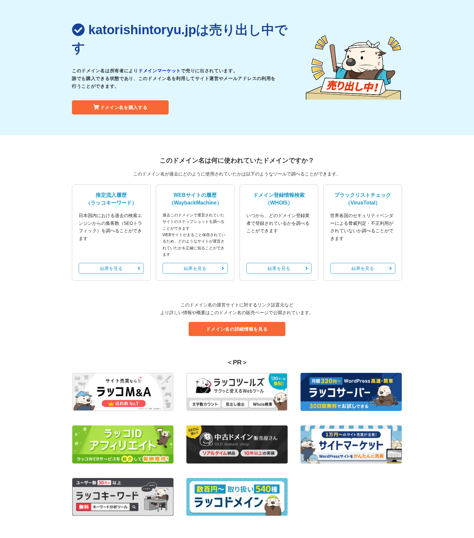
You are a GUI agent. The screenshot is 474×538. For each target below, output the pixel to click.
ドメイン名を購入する (124, 107)
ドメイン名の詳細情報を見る (237, 329)
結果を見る (111, 268)
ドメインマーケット (159, 70)
